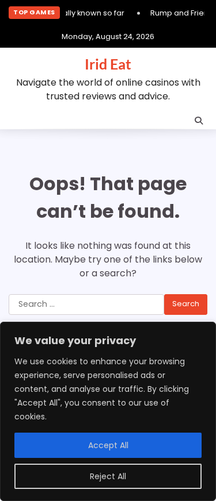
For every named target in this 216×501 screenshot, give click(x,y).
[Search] (198, 120)
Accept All (108, 445)
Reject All (108, 476)
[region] (108, 411)
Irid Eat (108, 63)
